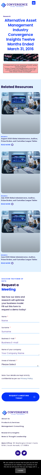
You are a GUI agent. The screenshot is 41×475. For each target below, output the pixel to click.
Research (7, 16)
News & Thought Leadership (14, 436)
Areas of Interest (9, 360)
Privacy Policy (27, 378)
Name (4, 316)
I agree (20, 470)
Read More (5, 144)
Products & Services (11, 422)
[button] (33, 3)
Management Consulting (13, 426)
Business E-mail (8, 338)
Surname (5, 327)
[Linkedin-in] (17, 453)
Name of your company (11, 349)
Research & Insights (10, 433)
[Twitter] (24, 453)
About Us (6, 419)
